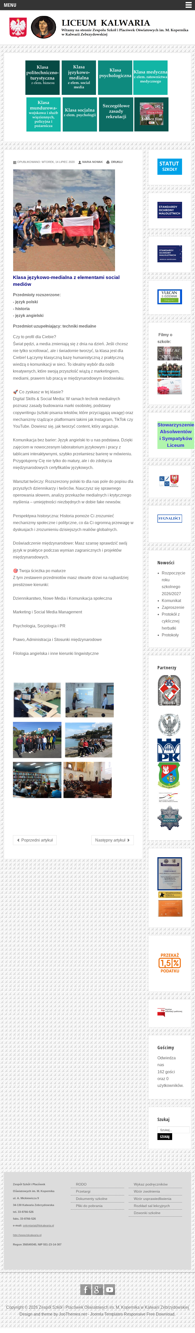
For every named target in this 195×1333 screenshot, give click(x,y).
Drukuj (116, 161)
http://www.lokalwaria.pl (27, 1235)
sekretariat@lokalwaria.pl (38, 1225)
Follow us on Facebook (85, 1289)
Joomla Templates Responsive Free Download (132, 1314)
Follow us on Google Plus (97, 1289)
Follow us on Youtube (109, 1289)
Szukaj (165, 1136)
